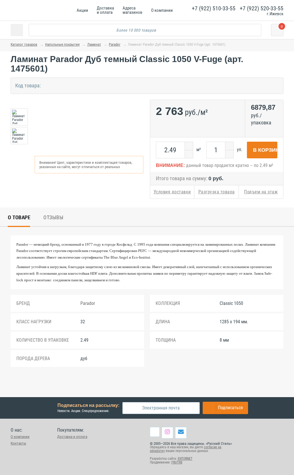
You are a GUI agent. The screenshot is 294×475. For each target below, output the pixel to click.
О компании (20, 436)
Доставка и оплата (72, 436)
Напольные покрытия (62, 44)
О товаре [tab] (19, 217)
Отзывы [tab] (53, 217)
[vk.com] (155, 432)
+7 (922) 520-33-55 (261, 8)
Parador (114, 44)
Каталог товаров (24, 44)
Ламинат (94, 44)
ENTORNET (185, 459)
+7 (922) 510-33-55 (213, 8)
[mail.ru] (181, 431)
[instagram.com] (167, 431)
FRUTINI (176, 462)
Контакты (18, 443)
